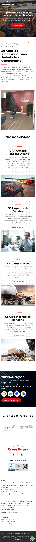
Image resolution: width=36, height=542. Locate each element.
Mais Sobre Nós (7, 86)
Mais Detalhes (18, 172)
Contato (27, 533)
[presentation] (4, 426)
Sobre (3, 533)
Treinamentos (18, 533)
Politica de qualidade (18, 460)
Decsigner (18, 539)
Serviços (9, 533)
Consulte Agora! (11, 400)
